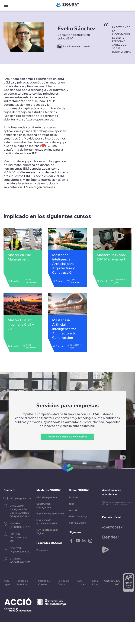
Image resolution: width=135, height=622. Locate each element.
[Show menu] (6, 5)
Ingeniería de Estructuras (50, 513)
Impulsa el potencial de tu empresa (67, 436)
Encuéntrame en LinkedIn (77, 46)
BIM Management (46, 497)
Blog (72, 503)
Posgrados (42, 550)
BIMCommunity (78, 516)
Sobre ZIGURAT (77, 522)
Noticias (73, 497)
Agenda (73, 510)
